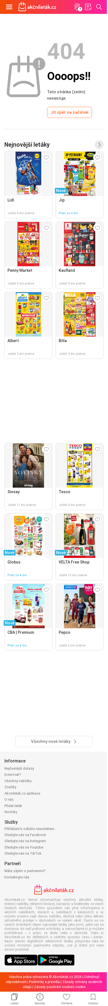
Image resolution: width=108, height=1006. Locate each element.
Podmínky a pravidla (44, 982)
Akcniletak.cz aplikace (22, 793)
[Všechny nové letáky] (99, 144)
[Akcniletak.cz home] (37, 7)
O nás (9, 799)
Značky (10, 787)
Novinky (10, 812)
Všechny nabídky (18, 781)
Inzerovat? (12, 774)
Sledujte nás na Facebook (25, 835)
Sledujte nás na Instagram (25, 841)
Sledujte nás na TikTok (23, 853)
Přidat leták (13, 806)
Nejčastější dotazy (19, 768)
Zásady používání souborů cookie (59, 987)
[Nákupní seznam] (88, 6)
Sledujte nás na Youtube (23, 847)
